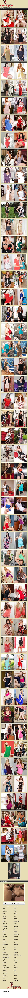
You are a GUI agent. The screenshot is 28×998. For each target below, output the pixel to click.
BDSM (15, 913)
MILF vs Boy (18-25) (7, 955)
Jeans (15, 946)
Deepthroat (16, 926)
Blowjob (15, 918)
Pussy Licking (6, 967)
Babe (15, 910)
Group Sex (16, 937)
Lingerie (4, 952)
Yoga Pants (16, 980)
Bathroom (16, 911)
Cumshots (5, 926)
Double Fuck (16, 928)
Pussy (15, 965)
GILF (4, 939)
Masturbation (5, 954)
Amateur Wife (16, 906)
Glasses (4, 937)
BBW (4, 913)
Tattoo (4, 975)
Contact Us (6, 991)
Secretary (5, 968)
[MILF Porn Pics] (7, 6)
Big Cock (5, 915)
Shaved (15, 968)
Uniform (15, 978)
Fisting (4, 934)
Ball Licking (5, 911)
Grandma (16, 939)
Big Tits (4, 916)
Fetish (4, 933)
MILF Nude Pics (4, 8)
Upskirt (4, 980)
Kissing (4, 947)
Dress (4, 929)
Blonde (4, 918)
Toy (3, 978)
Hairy (15, 941)
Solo (15, 972)
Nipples (4, 959)
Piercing (4, 962)
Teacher (15, 975)
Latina (4, 949)
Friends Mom (16, 934)
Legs (4, 950)
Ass (4, 910)
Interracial (5, 946)
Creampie (16, 924)
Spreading (5, 973)
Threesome (5, 977)
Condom (15, 923)
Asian (15, 908)
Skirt (15, 970)
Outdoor (15, 959)
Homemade (5, 944)
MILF (15, 957)
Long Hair (16, 952)
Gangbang (5, 936)
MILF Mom (16, 954)
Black (15, 916)
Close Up (5, 923)
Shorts (4, 970)
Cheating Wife (16, 921)
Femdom (15, 931)
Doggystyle (5, 928)
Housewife (16, 944)
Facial (4, 931)
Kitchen (15, 947)
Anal (4, 908)
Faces (15, 929)
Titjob (15, 977)
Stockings (16, 973)
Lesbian (15, 950)
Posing (4, 965)
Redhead (15, 967)
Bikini (15, 915)
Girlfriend (16, 936)
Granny (4, 941)
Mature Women (6, 957)
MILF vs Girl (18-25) (17, 955)
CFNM (4, 921)
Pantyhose (16, 960)
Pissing (15, 962)
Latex (15, 949)
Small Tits (5, 972)
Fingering (16, 933)
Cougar (4, 924)
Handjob (4, 942)
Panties (4, 960)
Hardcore (16, 942)
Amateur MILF (6, 906)
